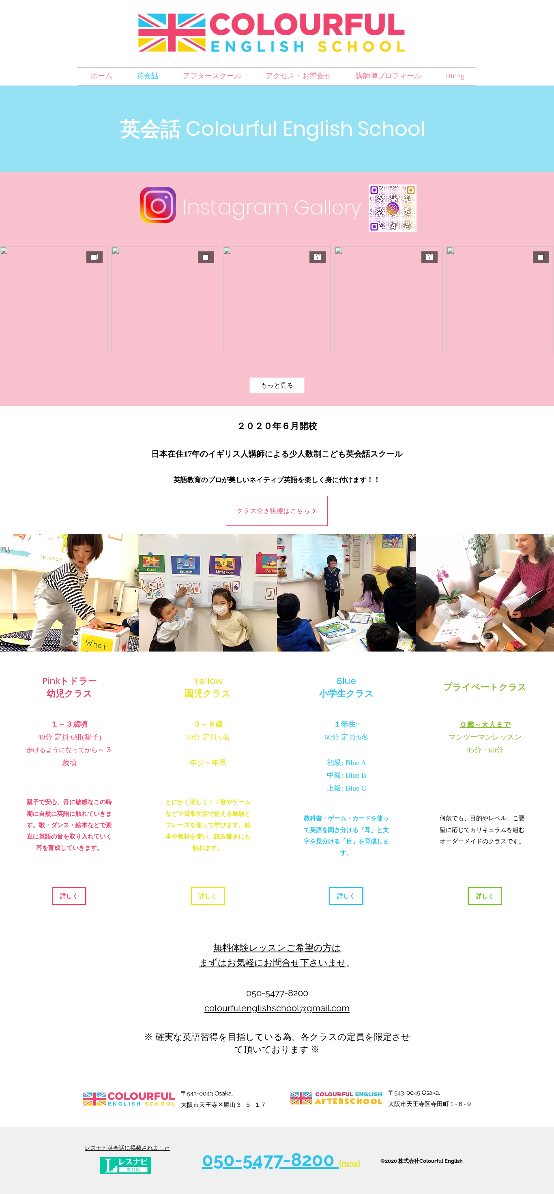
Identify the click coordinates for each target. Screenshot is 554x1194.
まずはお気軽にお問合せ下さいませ (272, 963)
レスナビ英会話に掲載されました (127, 1148)
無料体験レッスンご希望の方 (272, 948)
